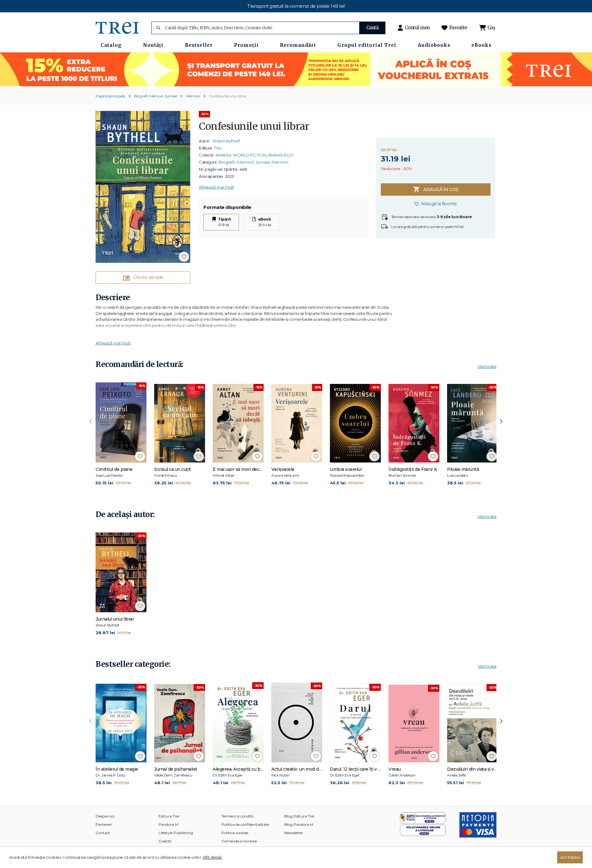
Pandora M (168, 824)
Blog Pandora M (298, 824)
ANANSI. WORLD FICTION (241, 155)
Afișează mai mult (216, 187)
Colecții (164, 841)
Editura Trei (168, 816)
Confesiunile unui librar (228, 96)
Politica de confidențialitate (245, 824)
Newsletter (293, 832)
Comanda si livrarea (239, 841)
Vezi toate (487, 366)
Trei (217, 147)
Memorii (193, 96)
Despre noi (105, 816)
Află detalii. (212, 857)
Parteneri (104, 824)
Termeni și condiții (237, 816)
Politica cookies (234, 832)
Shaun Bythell (226, 140)
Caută (372, 28)
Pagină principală (110, 96)
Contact (103, 832)
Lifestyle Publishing (175, 832)
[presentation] (91, 421)
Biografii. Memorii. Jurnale (155, 96)
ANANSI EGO (281, 155)
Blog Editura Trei (299, 816)
